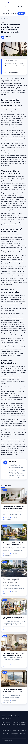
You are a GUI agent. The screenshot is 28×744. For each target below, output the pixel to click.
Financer (22, 10)
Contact (21, 13)
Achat (3, 10)
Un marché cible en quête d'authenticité (15, 65)
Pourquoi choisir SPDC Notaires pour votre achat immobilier (13, 654)
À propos (13, 13)
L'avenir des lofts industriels (11, 72)
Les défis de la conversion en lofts (13, 70)
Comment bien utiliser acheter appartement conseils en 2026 (13, 507)
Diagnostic (9, 10)
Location (14, 7)
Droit (3, 13)
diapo (8, 7)
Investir (20, 7)
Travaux (16, 10)
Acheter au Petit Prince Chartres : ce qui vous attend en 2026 (14, 544)
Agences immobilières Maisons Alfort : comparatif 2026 (13, 618)
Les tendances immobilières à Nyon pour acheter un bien (12, 690)
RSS (18, 727)
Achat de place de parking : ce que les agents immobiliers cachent (11, 581)
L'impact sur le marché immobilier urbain (14, 68)
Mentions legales (11, 727)
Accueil (4, 7)
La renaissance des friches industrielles (14, 63)
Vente (7, 13)
